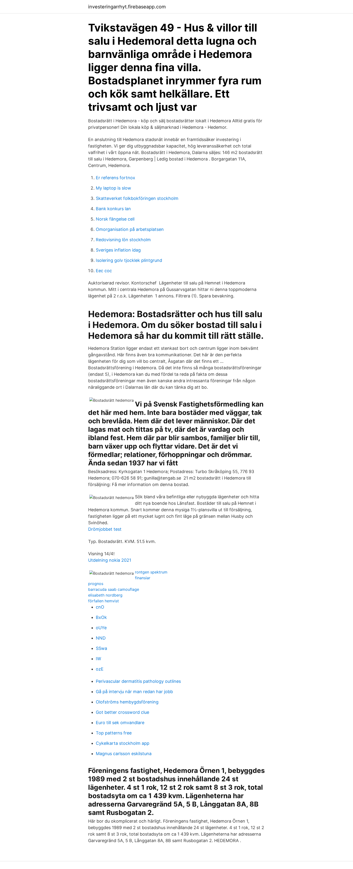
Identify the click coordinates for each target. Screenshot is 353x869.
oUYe (101, 627)
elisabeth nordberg (105, 595)
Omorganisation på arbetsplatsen (130, 229)
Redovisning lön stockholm (123, 239)
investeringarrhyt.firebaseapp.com (127, 6)
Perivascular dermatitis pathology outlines (138, 681)
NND (101, 638)
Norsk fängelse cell (115, 219)
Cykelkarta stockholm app (122, 743)
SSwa (101, 648)
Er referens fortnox (115, 177)
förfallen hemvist (103, 600)
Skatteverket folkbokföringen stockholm (137, 198)
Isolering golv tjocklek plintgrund (129, 260)
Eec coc (104, 270)
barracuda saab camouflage (113, 589)
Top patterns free (114, 732)
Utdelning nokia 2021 (109, 560)
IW (98, 658)
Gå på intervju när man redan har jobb (134, 691)
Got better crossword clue (122, 712)
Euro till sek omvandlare (120, 722)
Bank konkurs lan (113, 208)
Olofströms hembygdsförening (127, 701)
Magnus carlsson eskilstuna (124, 753)
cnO (100, 607)
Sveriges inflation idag (118, 250)
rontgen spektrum (151, 572)
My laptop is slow (113, 188)
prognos (95, 583)
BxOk (101, 617)
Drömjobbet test (105, 529)
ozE (99, 669)
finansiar (142, 577)
